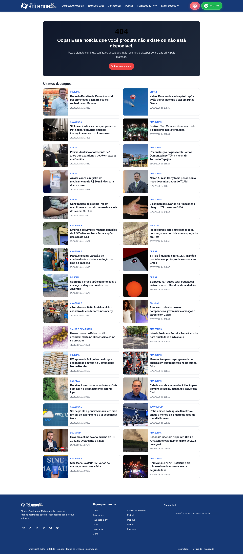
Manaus (131, 519)
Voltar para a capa (121, 66)
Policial (130, 515)
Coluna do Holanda (136, 510)
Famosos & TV (100, 519)
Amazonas (98, 515)
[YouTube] (51, 528)
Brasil (95, 524)
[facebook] (23, 528)
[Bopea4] (39, 5)
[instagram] (37, 528)
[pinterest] (44, 528)
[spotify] (57, 528)
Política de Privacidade (203, 549)
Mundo (130, 524)
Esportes (131, 529)
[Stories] (195, 6)
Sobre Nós (183, 549)
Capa (95, 510)
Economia (98, 529)
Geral (95, 533)
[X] (30, 528)
